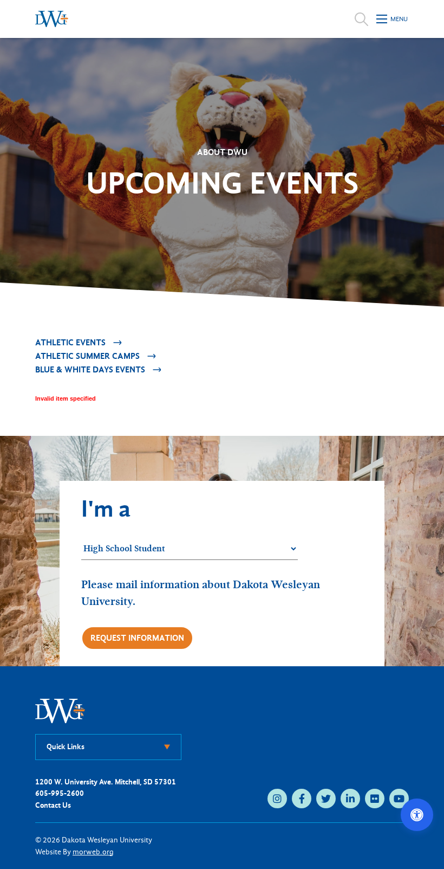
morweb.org (93, 852)
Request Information (137, 638)
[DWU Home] (60, 710)
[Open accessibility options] (417, 815)
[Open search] (361, 19)
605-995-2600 (59, 793)
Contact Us (53, 805)
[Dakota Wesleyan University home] (51, 19)
